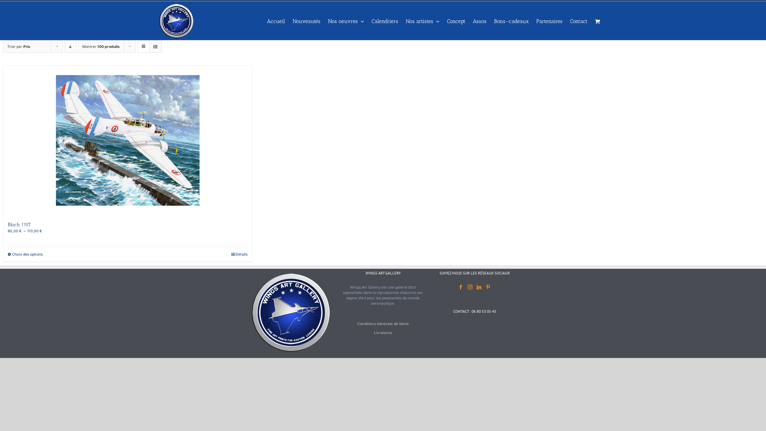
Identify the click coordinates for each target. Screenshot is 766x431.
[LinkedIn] (479, 287)
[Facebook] (460, 287)
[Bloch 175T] (127, 140)
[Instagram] (470, 287)
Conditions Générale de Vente (383, 323)
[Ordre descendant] (70, 46)
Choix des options (27, 254)
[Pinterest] (488, 287)
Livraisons (383, 332)
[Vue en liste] (155, 46)
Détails (241, 254)
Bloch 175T (19, 224)
